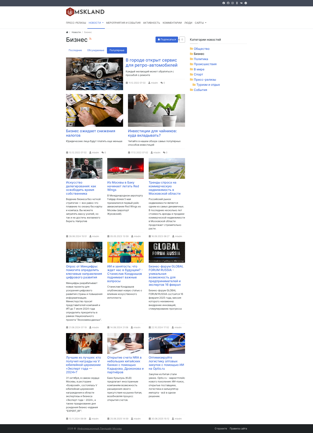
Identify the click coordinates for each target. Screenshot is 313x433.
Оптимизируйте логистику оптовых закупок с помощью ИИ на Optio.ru (166, 363)
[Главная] (67, 32)
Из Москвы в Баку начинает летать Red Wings (123, 186)
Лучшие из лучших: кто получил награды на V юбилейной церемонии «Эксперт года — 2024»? (83, 365)
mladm (154, 82)
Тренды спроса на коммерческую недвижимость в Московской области (164, 188)
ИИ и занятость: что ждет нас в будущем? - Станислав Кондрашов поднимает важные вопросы (125, 274)
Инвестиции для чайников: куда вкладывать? (152, 133)
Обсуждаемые (95, 50)
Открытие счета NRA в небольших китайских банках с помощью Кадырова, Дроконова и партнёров (125, 365)
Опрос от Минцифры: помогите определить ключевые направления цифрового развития (84, 272)
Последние (75, 50)
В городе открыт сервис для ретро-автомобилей (152, 62)
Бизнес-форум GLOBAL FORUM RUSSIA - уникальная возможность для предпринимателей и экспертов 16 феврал (166, 276)
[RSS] (90, 38)
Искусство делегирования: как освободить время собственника (81, 188)
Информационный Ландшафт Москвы (99, 428)
